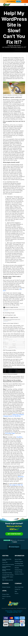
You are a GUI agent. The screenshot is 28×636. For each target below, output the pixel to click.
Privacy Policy (5, 594)
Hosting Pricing (18, 569)
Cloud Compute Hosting (8, 564)
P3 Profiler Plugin (10, 433)
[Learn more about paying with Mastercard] (11, 618)
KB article (21, 476)
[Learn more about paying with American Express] (16, 618)
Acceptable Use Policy (12, 612)
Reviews (17, 567)
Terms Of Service (17, 610)
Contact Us (17, 589)
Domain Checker (6, 587)
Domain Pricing (18, 571)
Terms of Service (6, 596)
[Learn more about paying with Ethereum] (16, 621)
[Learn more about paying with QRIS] (5, 624)
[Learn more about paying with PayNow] (16, 624)
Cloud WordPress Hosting (6, 567)
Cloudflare (19, 437)
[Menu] (25, 4)
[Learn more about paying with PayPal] (22, 618)
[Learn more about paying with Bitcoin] (5, 621)
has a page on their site (16, 485)
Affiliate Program (19, 561)
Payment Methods (19, 565)
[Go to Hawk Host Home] (6, 4)
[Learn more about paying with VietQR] (22, 621)
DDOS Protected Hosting (6, 570)
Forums (16, 593)
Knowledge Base (19, 563)
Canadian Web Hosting (7, 574)
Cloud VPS (4, 562)
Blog (16, 591)
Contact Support (15, 546)
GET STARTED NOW (14, 534)
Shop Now (18, 1)
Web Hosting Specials (7, 580)
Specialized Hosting (7, 572)
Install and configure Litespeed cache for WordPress (13, 415)
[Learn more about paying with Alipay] (11, 621)
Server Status (18, 559)
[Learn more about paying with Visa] (5, 618)
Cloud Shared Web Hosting (6, 560)
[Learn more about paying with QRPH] (11, 624)
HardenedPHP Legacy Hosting (7, 577)
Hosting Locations (19, 574)
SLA (3, 598)
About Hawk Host (19, 587)
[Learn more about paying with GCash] (22, 624)
